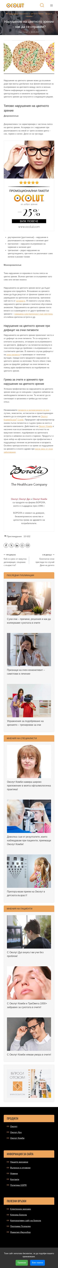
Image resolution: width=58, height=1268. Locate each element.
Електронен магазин (20, 1209)
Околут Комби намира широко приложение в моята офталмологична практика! (29, 786)
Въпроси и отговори (20, 1167)
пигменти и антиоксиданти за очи (33, 410)
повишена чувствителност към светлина (33, 314)
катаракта (20, 301)
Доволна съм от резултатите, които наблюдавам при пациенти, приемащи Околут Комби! (29, 840)
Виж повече (37, 1262)
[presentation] (29, 598)
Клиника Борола (18, 1214)
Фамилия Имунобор (20, 1232)
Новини (14, 1173)
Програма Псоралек (20, 1226)
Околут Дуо (16, 1132)
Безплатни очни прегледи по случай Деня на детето (45, 560)
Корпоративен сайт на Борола (25, 1220)
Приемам (21, 1262)
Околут (13, 1126)
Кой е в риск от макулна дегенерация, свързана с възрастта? (15, 560)
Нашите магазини (19, 1162)
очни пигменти (13, 354)
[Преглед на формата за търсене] (42, 5)
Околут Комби (45, 426)
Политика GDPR (18, 1185)
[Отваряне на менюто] (51, 5)
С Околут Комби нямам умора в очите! (29, 1054)
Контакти (14, 1179)
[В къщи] (7, 13)
